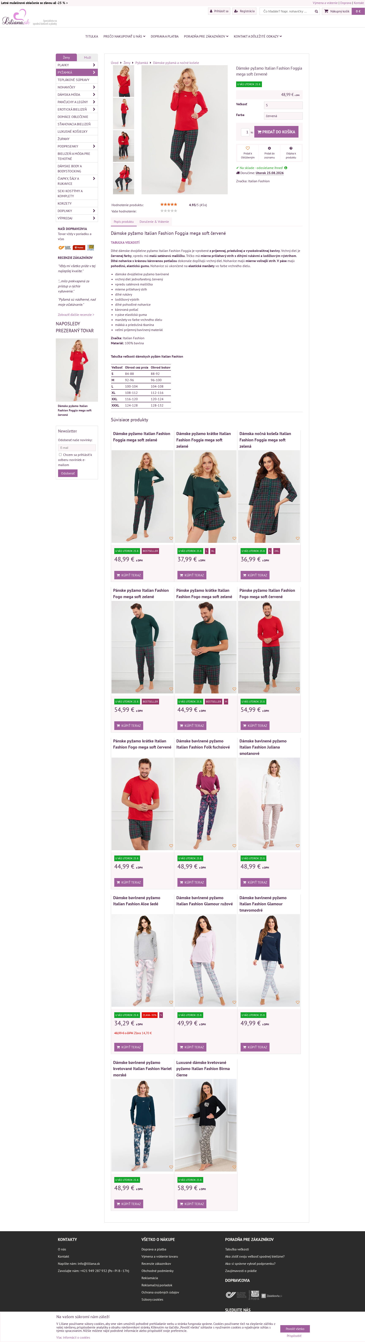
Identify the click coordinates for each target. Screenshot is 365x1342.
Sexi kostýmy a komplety (70, 193)
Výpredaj (65, 218)
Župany (63, 139)
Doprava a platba (164, 36)
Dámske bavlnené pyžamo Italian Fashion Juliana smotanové (263, 747)
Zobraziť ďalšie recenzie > (76, 314)
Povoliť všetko (295, 1329)
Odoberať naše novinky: (75, 440)
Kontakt (359, 3)
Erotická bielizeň (72, 109)
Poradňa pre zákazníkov (204, 36)
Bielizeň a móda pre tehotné (74, 156)
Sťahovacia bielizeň (74, 124)
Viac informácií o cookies (73, 1337)
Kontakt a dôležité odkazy (256, 36)
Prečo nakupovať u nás (123, 36)
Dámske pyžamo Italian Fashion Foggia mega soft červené (74, 410)
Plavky (63, 65)
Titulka (91, 36)
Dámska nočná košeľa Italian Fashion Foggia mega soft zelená (265, 440)
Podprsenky (68, 146)
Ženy (66, 57)
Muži (87, 57)
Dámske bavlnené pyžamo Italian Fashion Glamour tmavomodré (263, 904)
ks (252, 132)
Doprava (345, 3)
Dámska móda (69, 94)
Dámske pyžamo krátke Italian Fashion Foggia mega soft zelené (203, 440)
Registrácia (247, 11)
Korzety (65, 203)
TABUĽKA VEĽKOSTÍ (125, 242)
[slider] (168, 204)
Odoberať (68, 473)
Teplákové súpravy (73, 80)
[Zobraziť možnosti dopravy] (77, 249)
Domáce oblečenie (73, 117)
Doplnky (65, 211)
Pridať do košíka (278, 131)
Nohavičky (66, 87)
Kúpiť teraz (130, 575)
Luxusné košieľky (72, 131)
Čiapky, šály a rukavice (68, 181)
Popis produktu (124, 222)
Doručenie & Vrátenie (154, 222)
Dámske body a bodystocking (70, 168)
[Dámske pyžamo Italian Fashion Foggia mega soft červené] (123, 81)
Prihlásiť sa (220, 11)
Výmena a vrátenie (325, 3)
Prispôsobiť (294, 1336)
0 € (358, 11)
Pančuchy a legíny (73, 102)
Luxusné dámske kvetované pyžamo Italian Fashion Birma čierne (203, 1068)
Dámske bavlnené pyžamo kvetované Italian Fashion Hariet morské (142, 1068)
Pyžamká (65, 72)
